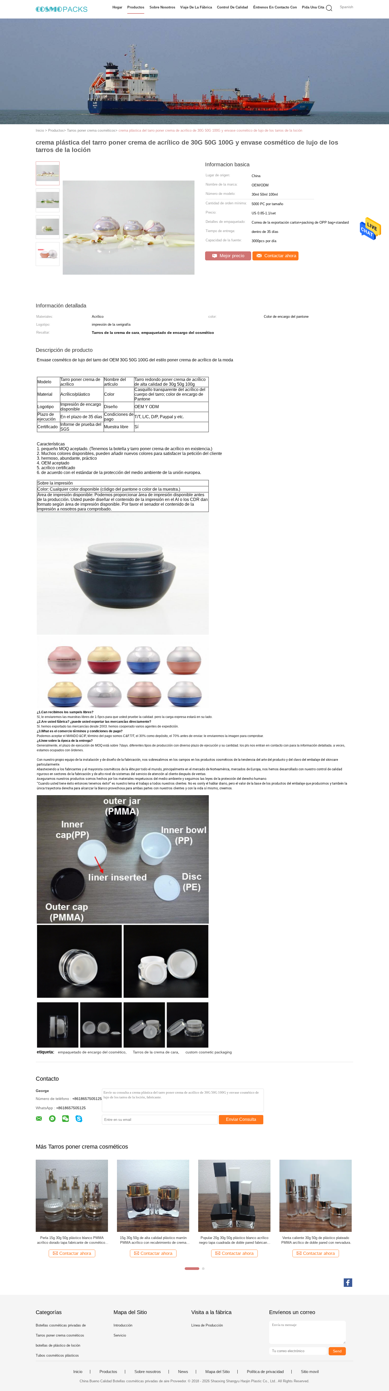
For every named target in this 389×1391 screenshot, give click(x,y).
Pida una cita (313, 7)
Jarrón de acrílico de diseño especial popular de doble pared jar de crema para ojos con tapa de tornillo (72, 1240)
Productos (135, 7)
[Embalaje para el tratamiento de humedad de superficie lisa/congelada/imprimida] (153, 1195)
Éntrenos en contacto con (275, 7)
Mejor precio (231, 255)
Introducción (123, 1325)
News (183, 1372)
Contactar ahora (279, 255)
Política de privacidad (265, 1372)
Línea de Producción (207, 1325)
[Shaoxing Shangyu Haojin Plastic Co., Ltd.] (61, 9)
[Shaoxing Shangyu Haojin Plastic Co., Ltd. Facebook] (348, 1282)
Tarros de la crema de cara (155, 1052)
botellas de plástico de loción (58, 1345)
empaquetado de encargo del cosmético (91, 1052)
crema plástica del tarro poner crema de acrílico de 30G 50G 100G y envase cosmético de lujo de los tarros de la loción (210, 130)
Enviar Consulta (241, 1119)
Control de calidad (232, 7)
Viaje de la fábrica (196, 7)
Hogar (117, 7)
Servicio (120, 1335)
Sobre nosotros (162, 7)
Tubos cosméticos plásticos (57, 1355)
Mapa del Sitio (217, 1372)
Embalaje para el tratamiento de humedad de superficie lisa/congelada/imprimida (153, 1240)
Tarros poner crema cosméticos (60, 1335)
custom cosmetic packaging (209, 1052)
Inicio (77, 1372)
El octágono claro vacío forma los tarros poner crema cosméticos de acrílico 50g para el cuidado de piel (315, 1240)
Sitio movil (310, 1372)
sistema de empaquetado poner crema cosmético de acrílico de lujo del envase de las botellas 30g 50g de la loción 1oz (234, 1240)
